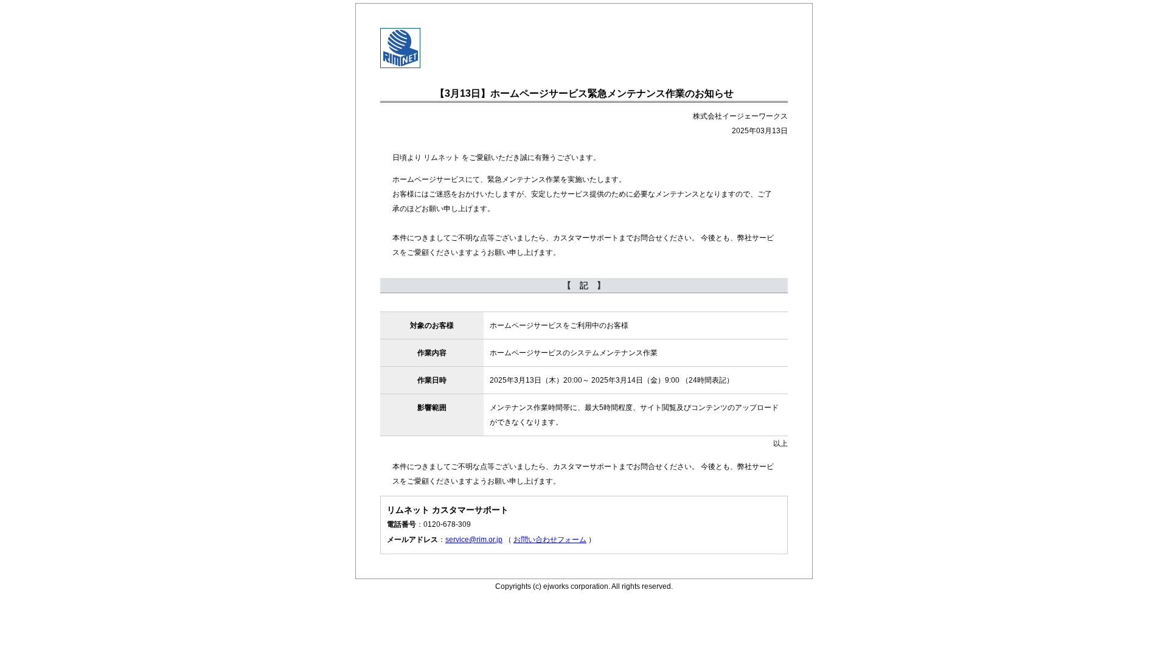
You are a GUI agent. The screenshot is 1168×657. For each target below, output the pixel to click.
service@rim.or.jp (473, 539)
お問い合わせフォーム (549, 539)
